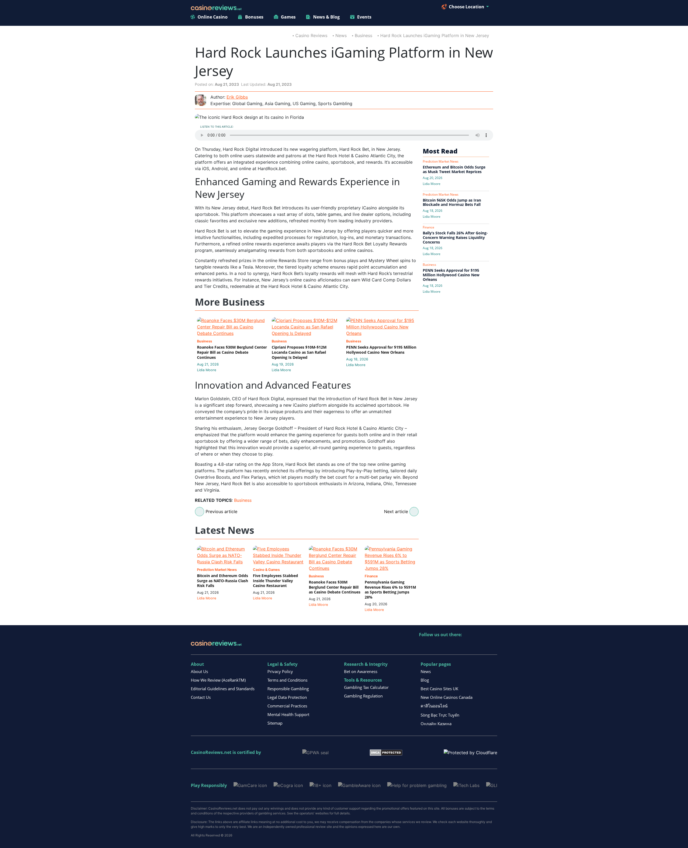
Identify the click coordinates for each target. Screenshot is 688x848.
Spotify (492, 645)
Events (364, 17)
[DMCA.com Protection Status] (386, 752)
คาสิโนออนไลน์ (434, 706)
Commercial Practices (287, 706)
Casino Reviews (311, 35)
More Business (230, 302)
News (341, 35)
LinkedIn (435, 645)
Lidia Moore (206, 370)
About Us (199, 671)
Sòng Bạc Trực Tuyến (440, 715)
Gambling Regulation (363, 696)
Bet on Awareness (360, 671)
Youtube (458, 645)
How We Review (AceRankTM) (218, 680)
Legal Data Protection (287, 697)
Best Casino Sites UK (439, 688)
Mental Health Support (288, 714)
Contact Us (201, 697)
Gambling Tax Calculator (366, 687)
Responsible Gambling (288, 688)
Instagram (481, 645)
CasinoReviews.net (211, 752)
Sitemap (274, 723)
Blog (425, 680)
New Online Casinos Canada (446, 697)
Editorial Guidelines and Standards (223, 688)
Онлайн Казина (436, 723)
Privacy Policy (280, 671)
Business (363, 35)
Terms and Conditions (287, 680)
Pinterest (446, 645)
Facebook (469, 645)
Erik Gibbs (237, 97)
